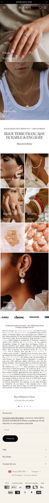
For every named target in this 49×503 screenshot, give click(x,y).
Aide (42, 483)
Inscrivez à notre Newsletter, (13, 418)
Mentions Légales (31, 483)
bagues (41, 350)
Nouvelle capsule (9, 58)
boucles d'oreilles (38, 351)
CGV (7, 483)
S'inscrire (10, 438)
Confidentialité (17, 483)
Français (35, 471)
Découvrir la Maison (24, 143)
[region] (24, 397)
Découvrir (6, 116)
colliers (5, 351)
